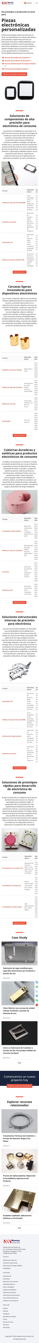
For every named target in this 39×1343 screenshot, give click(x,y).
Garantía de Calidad (9, 1316)
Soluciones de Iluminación (11, 1295)
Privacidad (6, 1327)
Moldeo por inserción (8, 404)
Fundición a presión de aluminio (12, 370)
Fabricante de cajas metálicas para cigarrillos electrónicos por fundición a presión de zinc (19, 971)
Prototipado (6, 1268)
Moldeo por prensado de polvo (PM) (13, 260)
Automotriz (6, 1279)
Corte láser (5, 572)
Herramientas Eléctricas (10, 1298)
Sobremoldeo (6, 421)
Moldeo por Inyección (10, 1260)
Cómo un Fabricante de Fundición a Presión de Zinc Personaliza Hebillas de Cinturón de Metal (19, 1050)
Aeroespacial (7, 1276)
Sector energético (8, 1287)
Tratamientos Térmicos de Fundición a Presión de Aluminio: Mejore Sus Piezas (19, 1138)
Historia (5, 1311)
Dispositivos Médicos (9, 1290)
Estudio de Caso (8, 1322)
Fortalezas (6, 1314)
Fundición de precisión (9, 222)
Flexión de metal (7, 590)
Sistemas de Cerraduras (10, 1301)
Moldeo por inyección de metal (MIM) (13, 203)
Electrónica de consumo (10, 1281)
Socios (5, 1319)
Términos (6, 1325)
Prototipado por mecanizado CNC (12, 868)
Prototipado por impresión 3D (11, 885)
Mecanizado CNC (7, 242)
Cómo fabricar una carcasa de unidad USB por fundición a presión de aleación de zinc (19, 1010)
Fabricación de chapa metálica (11, 736)
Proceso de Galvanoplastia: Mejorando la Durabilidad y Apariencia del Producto (19, 1178)
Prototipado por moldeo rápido (12, 907)
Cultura (5, 1308)
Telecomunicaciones (9, 1292)
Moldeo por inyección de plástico (12, 387)
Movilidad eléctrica (9, 1284)
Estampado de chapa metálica (11, 531)
